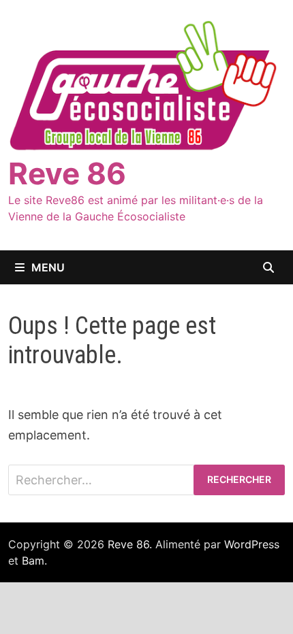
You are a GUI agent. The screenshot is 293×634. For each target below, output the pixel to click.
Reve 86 (67, 173)
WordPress (251, 544)
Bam (33, 560)
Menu (48, 267)
